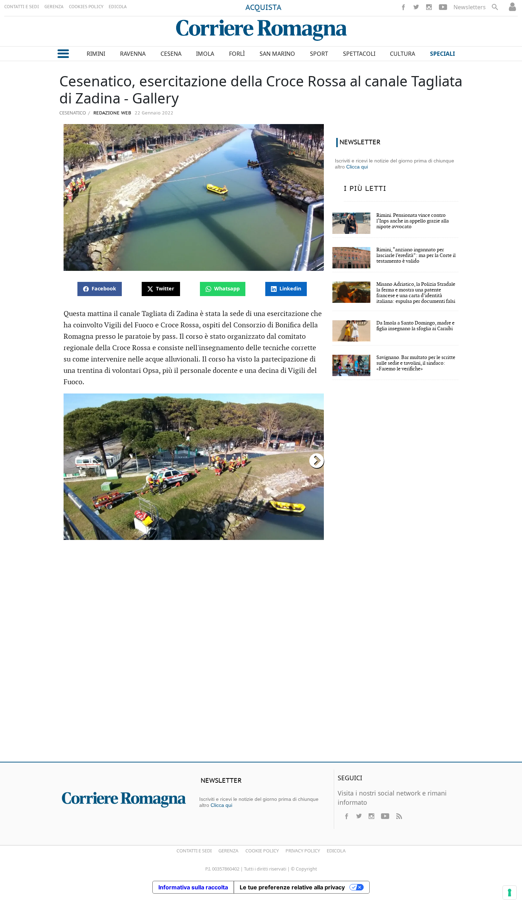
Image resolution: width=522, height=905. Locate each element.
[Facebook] (403, 7)
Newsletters (469, 7)
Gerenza (228, 850)
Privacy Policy (303, 850)
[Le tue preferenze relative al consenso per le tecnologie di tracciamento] (509, 892)
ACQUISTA (263, 8)
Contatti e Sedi (194, 850)
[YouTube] (443, 7)
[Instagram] (429, 7)
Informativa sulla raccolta (193, 887)
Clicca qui (357, 167)
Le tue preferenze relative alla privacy (292, 887)
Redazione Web (111, 113)
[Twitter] (416, 7)
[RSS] (398, 816)
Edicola (336, 850)
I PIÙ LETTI (365, 189)
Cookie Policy (262, 850)
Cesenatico (72, 112)
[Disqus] (261, 654)
